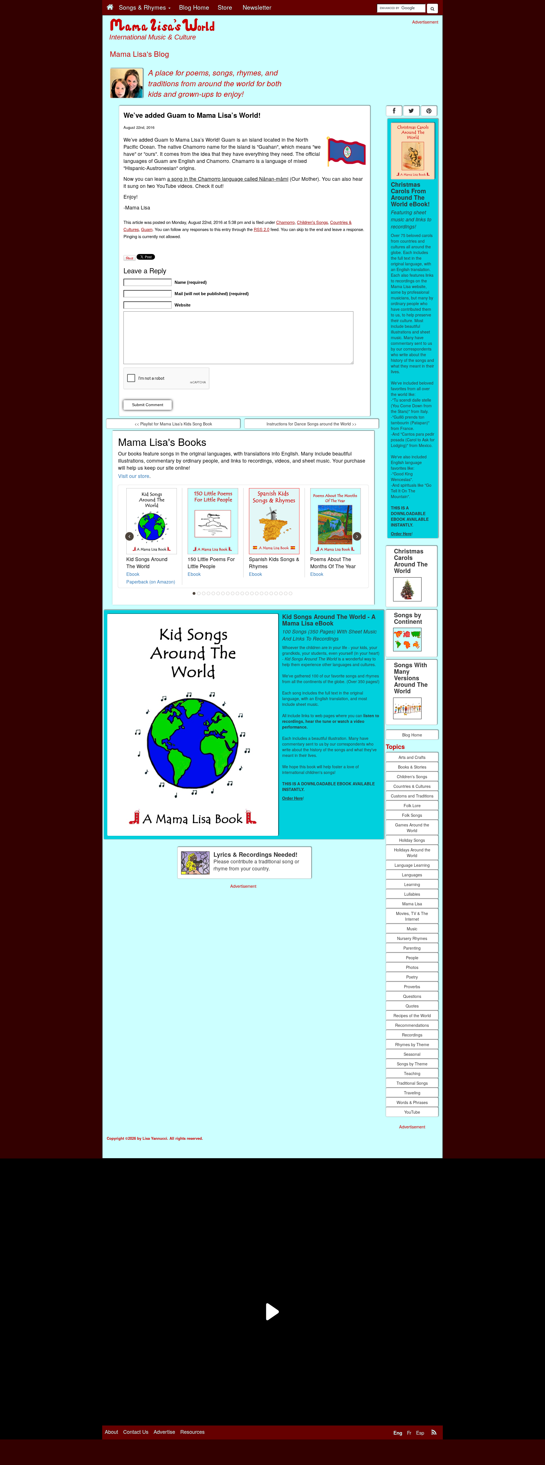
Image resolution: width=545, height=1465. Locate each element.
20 (285, 593)
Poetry (412, 977)
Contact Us (135, 1431)
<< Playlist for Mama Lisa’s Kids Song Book (173, 424)
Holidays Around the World (412, 852)
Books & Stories (412, 767)
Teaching (412, 1073)
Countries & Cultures (412, 786)
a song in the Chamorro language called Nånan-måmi (227, 178)
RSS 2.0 (261, 229)
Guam (146, 229)
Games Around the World (412, 827)
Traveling (412, 1092)
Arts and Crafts (412, 757)
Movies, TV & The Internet (412, 916)
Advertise (164, 1431)
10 (237, 593)
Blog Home (412, 735)
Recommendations (412, 1025)
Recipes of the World (412, 1015)
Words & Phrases (412, 1102)
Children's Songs (312, 222)
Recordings (412, 1035)
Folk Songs (412, 815)
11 (242, 593)
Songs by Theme (412, 1064)
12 (247, 593)
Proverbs (412, 986)
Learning (412, 884)
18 (276, 593)
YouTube (412, 1112)
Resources (192, 1431)
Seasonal (412, 1054)
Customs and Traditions (412, 796)
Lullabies (412, 894)
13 (252, 593)
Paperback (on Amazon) (150, 581)
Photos (412, 967)
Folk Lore (412, 805)
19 (281, 593)
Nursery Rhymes (412, 938)
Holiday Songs (412, 840)
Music (412, 928)
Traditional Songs (412, 1083)
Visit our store (133, 475)
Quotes (412, 1006)
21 (290, 593)
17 (271, 593)
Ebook (132, 574)
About (111, 1431)
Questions (412, 996)
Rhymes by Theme (412, 1044)
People (412, 957)
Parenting (412, 948)
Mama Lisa (412, 903)
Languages (412, 875)
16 (266, 593)
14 (256, 593)
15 (261, 593)
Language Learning (412, 865)
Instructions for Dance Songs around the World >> (312, 424)
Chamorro (285, 222)
